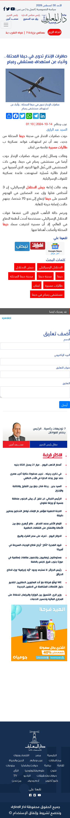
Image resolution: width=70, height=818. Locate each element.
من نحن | (20, 9)
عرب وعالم (60, 124)
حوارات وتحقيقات (47, 775)
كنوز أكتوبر (51, 780)
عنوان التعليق (63, 367)
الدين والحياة (16, 760)
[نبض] (22, 246)
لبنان (37, 285)
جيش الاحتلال (35, 187)
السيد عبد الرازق (57, 129)
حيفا (21, 136)
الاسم (67, 339)
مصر (38, 755)
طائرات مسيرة (57, 147)
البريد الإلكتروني (62, 355)
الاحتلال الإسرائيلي (51, 267)
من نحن (16, 780)
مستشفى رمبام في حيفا (47, 294)
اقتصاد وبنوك (21, 755)
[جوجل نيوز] (55, 248)
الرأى (15, 770)
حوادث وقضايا (29, 765)
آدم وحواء (33, 780)
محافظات (55, 760)
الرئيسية (50, 755)
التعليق (66, 383)
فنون (54, 770)
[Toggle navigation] (6, 24)
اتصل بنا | (30, 9)
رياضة (47, 765)
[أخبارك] (37, 245)
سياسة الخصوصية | (45, 9)
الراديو (27, 775)
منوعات (10, 765)
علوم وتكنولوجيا (34, 770)
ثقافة (60, 765)
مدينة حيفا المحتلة (21, 276)
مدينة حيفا (45, 276)
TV (15, 775)
